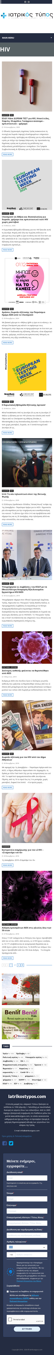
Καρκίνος (26, 1068)
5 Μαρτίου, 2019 (10, 677)
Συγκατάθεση (13, 1286)
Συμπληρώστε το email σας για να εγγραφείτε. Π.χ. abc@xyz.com (24, 1184)
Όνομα (10, 1193)
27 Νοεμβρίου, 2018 (11, 934)
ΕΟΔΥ (7, 1083)
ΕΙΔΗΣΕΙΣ (5, 115)
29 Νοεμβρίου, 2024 (11, 318)
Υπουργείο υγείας (36, 1057)
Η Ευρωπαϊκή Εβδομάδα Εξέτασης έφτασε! (23, 405)
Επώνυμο (11, 1205)
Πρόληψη (23, 1053)
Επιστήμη (39, 1080)
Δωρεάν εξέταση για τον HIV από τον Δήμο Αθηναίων (24, 758)
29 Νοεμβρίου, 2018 (11, 856)
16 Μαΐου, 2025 (9, 226)
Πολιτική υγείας (13, 1057)
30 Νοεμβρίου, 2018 (11, 763)
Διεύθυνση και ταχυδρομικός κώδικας (24, 1230)
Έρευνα (40, 1065)
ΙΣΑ (24, 1061)
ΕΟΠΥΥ (24, 1080)
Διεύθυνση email (14, 1172)
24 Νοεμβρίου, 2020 (11, 500)
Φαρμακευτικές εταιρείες (17, 1065)
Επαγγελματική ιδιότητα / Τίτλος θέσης (25, 1217)
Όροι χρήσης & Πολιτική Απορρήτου (17, 1136)
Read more (7, 154)
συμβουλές (10, 1061)
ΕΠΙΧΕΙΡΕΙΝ (6, 846)
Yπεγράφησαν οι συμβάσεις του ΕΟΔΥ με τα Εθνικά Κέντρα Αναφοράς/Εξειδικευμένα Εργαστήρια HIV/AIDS (24, 589)
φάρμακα (32, 1076)
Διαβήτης (30, 1083)
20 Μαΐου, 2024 (9, 408)
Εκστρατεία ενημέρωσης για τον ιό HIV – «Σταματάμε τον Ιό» (22, 851)
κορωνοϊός (10, 1072)
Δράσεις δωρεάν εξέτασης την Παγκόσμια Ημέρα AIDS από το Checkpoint (23, 313)
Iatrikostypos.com (27, 1096)
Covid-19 (26, 1072)
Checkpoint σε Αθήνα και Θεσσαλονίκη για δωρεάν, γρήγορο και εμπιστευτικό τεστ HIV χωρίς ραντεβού (25, 219)
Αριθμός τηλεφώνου (16, 1242)
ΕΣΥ (17, 1083)
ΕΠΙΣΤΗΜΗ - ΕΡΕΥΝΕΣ (9, 667)
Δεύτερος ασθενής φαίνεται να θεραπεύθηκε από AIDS (25, 672)
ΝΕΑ (11, 115)
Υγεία (8, 1053)
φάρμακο (9, 1080)
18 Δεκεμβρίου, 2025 (12, 127)
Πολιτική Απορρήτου (18, 1301)
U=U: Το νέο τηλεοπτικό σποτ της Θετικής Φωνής (24, 495)
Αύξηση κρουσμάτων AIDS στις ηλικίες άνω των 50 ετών (26, 929)
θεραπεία (10, 1068)
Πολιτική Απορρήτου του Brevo (29, 1281)
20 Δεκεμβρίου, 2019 (12, 596)
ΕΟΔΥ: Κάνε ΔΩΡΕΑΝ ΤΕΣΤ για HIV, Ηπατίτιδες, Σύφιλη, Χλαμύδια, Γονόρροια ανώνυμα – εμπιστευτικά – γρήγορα (26, 121)
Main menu (8, 37)
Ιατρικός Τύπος (12, 1076)
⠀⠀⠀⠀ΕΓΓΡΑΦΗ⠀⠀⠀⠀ (27, 1329)
